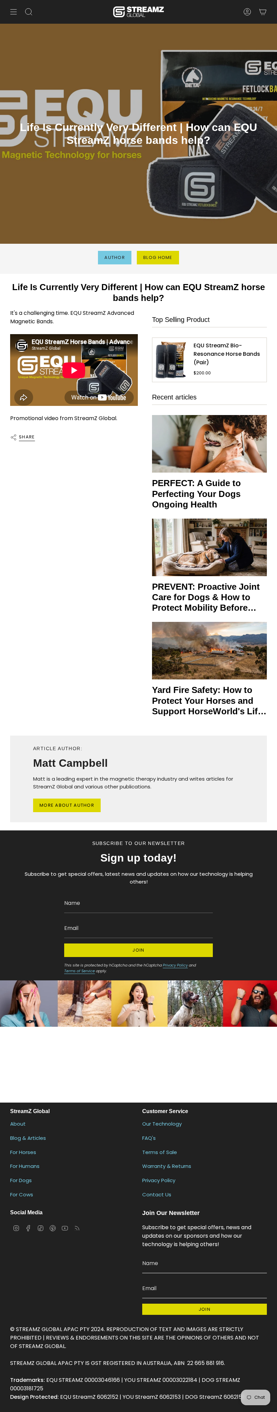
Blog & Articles (28, 1138)
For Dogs (21, 1180)
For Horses (23, 1152)
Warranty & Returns (166, 1166)
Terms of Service (79, 971)
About (18, 1123)
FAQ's (149, 1138)
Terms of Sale (159, 1152)
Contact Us (156, 1194)
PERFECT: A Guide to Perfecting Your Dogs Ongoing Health (196, 493)
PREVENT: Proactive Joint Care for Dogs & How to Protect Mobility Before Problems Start (206, 597)
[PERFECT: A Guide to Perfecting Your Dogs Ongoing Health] (209, 444)
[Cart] (263, 12)
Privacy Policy (175, 965)
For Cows (21, 1194)
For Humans (25, 1166)
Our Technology (162, 1123)
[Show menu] (13, 12)
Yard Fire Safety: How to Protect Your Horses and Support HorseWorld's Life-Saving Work (209, 701)
